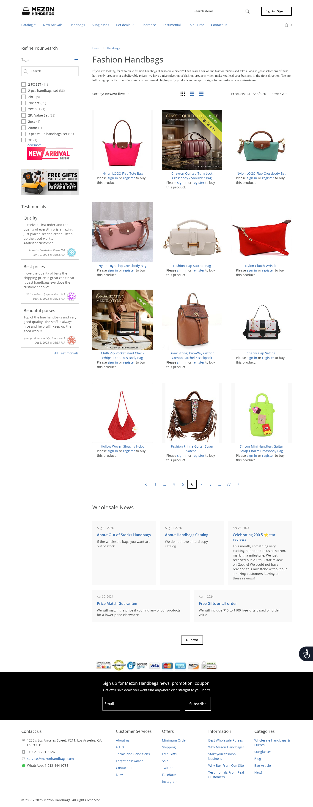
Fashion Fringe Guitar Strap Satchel (192, 448)
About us (123, 740)
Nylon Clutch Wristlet (261, 266)
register (129, 178)
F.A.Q (120, 747)
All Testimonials (66, 353)
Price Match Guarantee (117, 603)
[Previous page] (146, 484)
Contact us (124, 768)
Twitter (167, 768)
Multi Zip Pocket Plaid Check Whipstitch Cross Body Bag (122, 355)
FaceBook (169, 774)
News (120, 774)
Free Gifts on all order (218, 603)
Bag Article (262, 765)
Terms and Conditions (133, 754)
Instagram (170, 781)
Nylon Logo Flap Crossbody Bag (122, 266)
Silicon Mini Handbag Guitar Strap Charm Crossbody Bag (261, 448)
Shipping (169, 747)
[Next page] (238, 484)
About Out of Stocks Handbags (124, 535)
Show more (33, 145)
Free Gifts (169, 754)
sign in (113, 178)
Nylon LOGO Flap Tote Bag (122, 173)
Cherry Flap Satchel (261, 353)
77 (229, 484)
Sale (165, 761)
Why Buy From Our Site (226, 765)
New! (258, 772)
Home (96, 48)
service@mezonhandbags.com (50, 758)
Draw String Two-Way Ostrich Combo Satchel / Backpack (192, 355)
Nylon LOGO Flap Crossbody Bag (261, 173)
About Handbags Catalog (186, 535)
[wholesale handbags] (38, 11)
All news (192, 640)
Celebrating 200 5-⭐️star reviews (254, 537)
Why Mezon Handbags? (226, 747)
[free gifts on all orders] (50, 182)
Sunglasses (263, 752)
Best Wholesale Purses (225, 740)
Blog (257, 758)
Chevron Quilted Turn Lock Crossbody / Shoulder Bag (191, 175)
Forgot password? (129, 761)
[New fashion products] (50, 153)
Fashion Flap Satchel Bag (192, 266)
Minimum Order (174, 740)
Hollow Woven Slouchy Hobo (122, 446)
